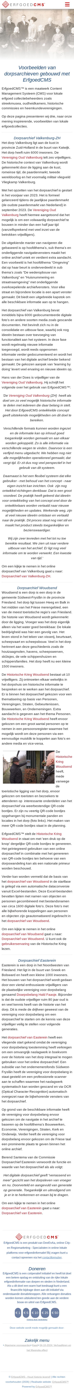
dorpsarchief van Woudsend (28, 881)
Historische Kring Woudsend (28, 674)
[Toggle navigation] (67, 4)
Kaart (35, 1345)
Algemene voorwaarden (18, 1345)
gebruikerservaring (15, 944)
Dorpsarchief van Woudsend (23, 939)
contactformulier (52, 1257)
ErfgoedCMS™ (60, 1381)
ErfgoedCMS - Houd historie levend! (30, 1376)
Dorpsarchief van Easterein (22, 1213)
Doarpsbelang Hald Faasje (36, 994)
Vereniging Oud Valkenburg (22, 157)
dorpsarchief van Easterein (27, 1037)
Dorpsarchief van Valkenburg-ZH (26, 576)
